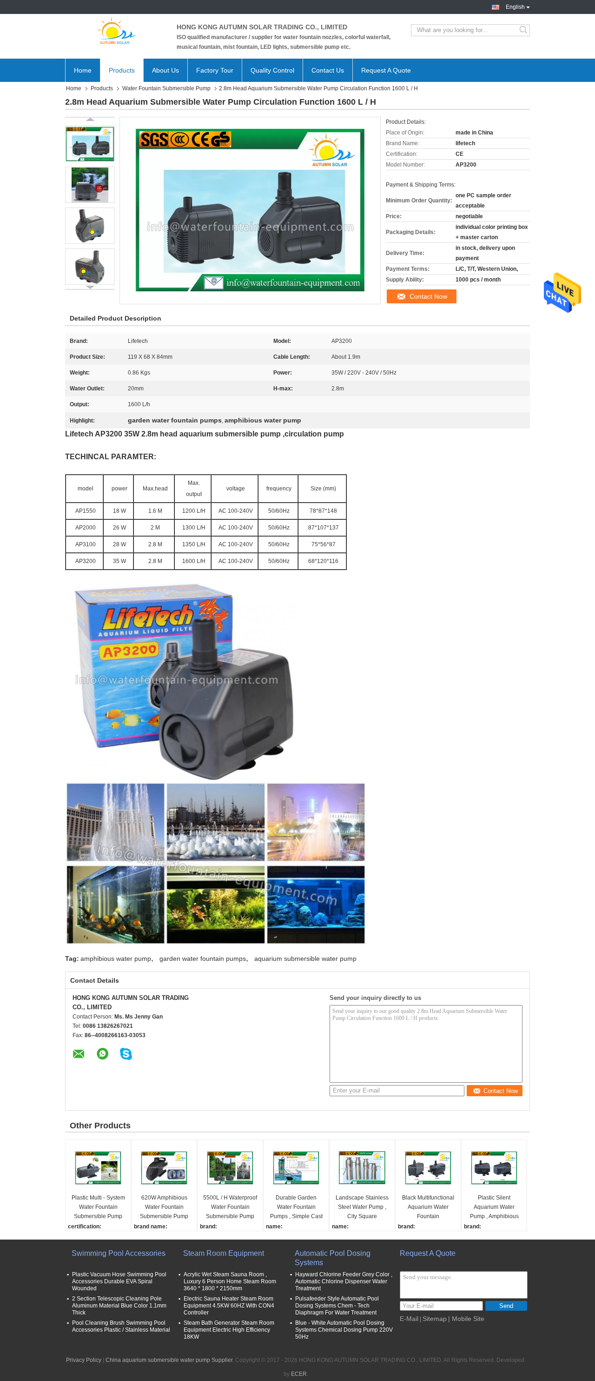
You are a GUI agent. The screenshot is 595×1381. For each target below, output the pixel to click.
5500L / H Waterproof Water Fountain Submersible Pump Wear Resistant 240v (230, 1207)
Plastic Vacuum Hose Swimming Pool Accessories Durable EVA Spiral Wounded (119, 1281)
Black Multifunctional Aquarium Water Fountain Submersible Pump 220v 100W (428, 1207)
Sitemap (435, 1318)
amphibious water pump (115, 958)
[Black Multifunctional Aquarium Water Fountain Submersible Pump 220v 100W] (428, 1168)
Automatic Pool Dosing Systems (332, 1258)
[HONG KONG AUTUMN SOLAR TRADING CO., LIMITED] (116, 30)
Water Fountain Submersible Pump (166, 88)
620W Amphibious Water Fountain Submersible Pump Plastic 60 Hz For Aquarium (164, 1207)
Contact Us (327, 70)
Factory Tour (214, 70)
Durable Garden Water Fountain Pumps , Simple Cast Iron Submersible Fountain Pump (296, 1207)
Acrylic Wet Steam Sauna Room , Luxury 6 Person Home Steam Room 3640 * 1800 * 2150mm (230, 1281)
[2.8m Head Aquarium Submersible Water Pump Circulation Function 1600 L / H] (90, 144)
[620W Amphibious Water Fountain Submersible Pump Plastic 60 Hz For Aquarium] (164, 1168)
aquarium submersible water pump (305, 958)
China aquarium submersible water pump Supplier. (170, 1360)
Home (83, 70)
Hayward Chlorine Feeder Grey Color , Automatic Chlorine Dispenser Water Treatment (343, 1281)
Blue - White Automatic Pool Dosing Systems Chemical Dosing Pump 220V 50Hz (344, 1330)
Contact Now (428, 296)
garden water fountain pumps (202, 958)
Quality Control (272, 70)
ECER (299, 1374)
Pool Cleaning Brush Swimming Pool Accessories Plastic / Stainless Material (121, 1326)
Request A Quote (386, 70)
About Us (165, 70)
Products (122, 70)
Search (524, 30)
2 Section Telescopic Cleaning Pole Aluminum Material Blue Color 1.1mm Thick (119, 1305)
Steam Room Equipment (223, 1253)
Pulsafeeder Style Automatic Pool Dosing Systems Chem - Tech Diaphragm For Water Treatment (337, 1305)
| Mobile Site (466, 1318)
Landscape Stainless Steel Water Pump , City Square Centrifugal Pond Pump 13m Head (362, 1207)
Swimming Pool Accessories (118, 1253)
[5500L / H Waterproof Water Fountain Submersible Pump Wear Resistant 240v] (230, 1168)
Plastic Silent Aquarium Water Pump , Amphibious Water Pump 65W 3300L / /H (494, 1207)
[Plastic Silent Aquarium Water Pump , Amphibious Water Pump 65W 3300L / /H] (494, 1168)
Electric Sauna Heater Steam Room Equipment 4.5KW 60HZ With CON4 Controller (229, 1305)
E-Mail (409, 1318)
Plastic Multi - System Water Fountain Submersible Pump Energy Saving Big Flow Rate (98, 1207)
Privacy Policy (83, 1360)
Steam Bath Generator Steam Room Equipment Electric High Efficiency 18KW (229, 1330)
